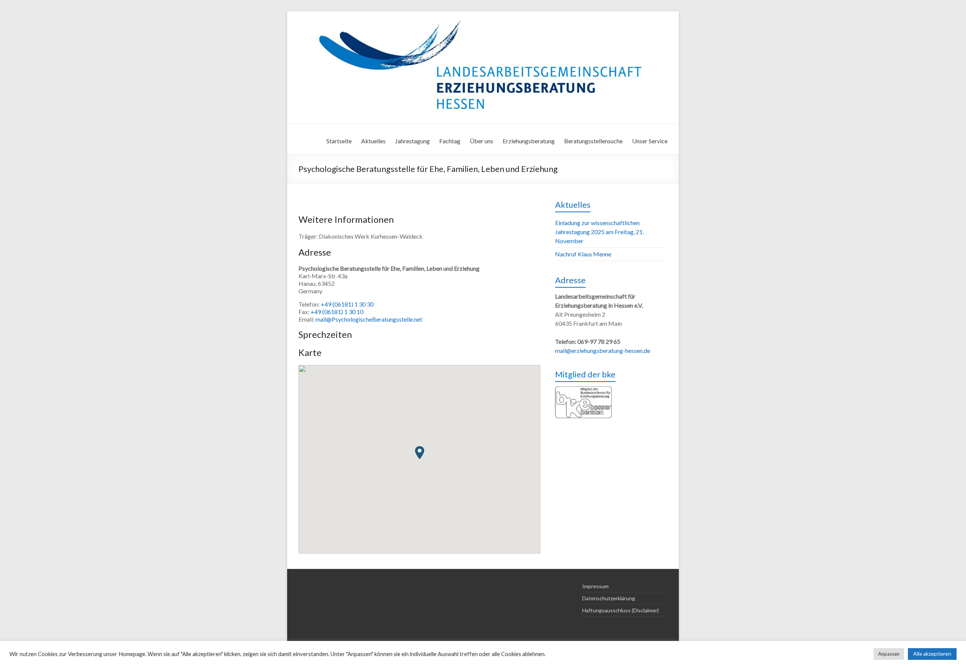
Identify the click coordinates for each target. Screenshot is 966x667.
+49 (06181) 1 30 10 (337, 311)
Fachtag (449, 140)
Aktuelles (373, 140)
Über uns (481, 140)
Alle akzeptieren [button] (932, 653)
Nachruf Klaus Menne (583, 254)
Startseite (339, 140)
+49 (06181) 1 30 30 (347, 304)
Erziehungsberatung (529, 140)
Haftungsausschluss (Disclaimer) (620, 610)
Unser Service (650, 140)
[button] (419, 452)
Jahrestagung (412, 140)
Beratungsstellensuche (593, 140)
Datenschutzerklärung (608, 598)
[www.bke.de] (583, 390)
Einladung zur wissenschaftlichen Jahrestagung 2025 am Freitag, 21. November (599, 231)
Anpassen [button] (889, 654)
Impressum (595, 586)
